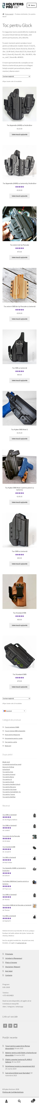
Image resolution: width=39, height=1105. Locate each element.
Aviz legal (8, 971)
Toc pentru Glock (8, 782)
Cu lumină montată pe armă (11, 764)
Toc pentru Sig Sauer (9, 789)
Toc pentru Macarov (9, 787)
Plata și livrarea (11, 962)
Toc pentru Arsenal (8, 774)
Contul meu (6, 1101)
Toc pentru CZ (7, 779)
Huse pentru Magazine (12, 735)
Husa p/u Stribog (8, 767)
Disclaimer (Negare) (12, 967)
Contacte (8, 975)
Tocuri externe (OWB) (12, 727)
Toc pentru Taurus (8, 794)
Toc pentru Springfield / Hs (11, 792)
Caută (19, 1101)
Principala (9, 954)
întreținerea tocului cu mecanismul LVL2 (20, 1066)
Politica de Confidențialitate (13, 1092)
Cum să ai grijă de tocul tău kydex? (17, 1073)
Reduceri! (8, 746)
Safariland (6, 769)
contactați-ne (21, 943)
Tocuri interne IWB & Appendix (15, 731)
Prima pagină (9, 14)
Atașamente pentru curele (13, 738)
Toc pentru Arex (7, 772)
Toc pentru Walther (8, 797)
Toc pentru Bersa (8, 777)
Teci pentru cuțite (11, 742)
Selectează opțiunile (19, 134)
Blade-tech (6, 762)
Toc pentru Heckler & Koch (11, 784)
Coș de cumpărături (30, 1099)
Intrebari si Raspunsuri (13, 958)
